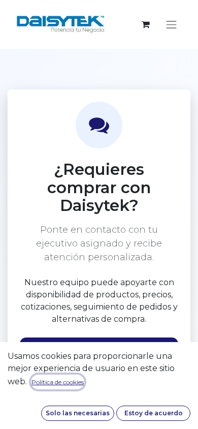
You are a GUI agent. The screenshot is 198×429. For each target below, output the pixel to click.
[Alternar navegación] (171, 24)
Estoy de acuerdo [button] (153, 413)
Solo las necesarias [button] (78, 413)
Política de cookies (57, 382)
